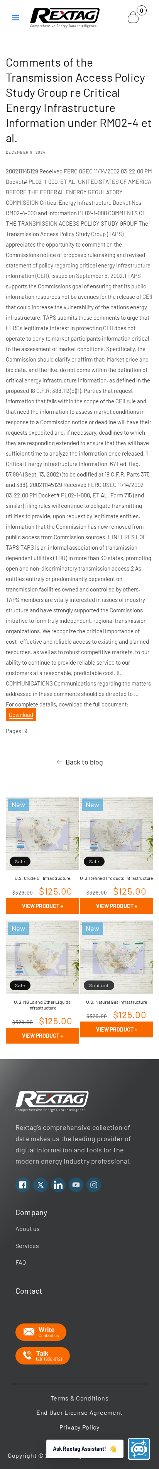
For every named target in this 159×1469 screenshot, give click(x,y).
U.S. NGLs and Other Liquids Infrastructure (42, 1005)
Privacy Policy (79, 1427)
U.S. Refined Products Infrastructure (116, 878)
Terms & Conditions (80, 1398)
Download (21, 714)
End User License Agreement (79, 1412)
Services (27, 1245)
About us (27, 1228)
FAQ (20, 1262)
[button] (15, 17)
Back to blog (84, 762)
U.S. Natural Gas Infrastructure (116, 1001)
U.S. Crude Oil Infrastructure (43, 878)
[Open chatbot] (139, 1449)
